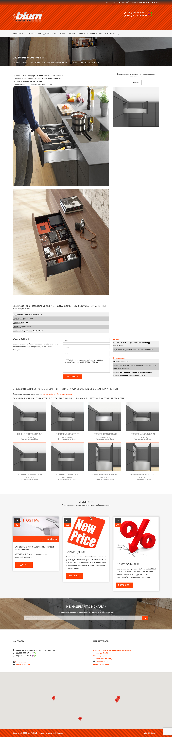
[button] (116, 700)
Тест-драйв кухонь (47, 34)
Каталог (32, 34)
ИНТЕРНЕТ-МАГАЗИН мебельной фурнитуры (112, 650)
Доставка (116, 339)
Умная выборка (102, 661)
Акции (72, 34)
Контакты (109, 34)
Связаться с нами (22, 665)
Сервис (62, 34)
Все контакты (20, 662)
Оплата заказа (119, 358)
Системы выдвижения (57, 63)
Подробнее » (24, 565)
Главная (19, 34)
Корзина (125, 2)
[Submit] (145, 618)
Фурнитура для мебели (103, 656)
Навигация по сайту (104, 659)
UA (107, 2)
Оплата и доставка (101, 664)
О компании (96, 34)
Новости (83, 34)
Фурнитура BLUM (38, 63)
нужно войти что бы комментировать (58, 394)
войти (136, 83)
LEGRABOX (73, 63)
